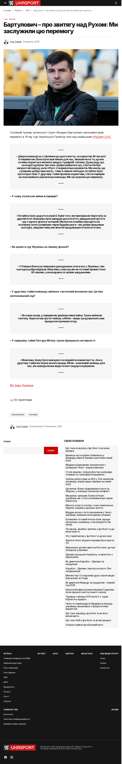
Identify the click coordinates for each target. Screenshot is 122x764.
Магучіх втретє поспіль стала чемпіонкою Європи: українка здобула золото (89, 506)
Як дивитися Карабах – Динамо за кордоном (85, 562)
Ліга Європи (9, 673)
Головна (7, 10)
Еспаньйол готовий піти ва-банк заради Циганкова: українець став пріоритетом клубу (88, 522)
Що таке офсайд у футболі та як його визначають (87, 614)
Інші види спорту (109, 653)
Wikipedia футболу (13, 663)
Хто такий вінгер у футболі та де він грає (89, 536)
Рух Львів (33, 415)
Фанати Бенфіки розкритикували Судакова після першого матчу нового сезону (90, 591)
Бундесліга (9, 687)
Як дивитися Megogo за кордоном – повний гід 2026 (90, 584)
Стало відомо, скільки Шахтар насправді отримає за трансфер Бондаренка (89, 473)
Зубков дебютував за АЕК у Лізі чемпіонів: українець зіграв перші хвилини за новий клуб (90, 482)
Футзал (41, 653)
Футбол (18, 10)
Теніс (102, 658)
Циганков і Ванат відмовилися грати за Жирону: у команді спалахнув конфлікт (88, 490)
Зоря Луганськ (18, 415)
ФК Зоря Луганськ (21, 385)
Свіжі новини (74, 440)
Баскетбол (87, 653)
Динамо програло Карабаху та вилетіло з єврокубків (89, 555)
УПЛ (27, 10)
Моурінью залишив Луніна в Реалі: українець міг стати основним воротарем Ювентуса (89, 498)
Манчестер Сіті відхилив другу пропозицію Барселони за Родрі (90, 576)
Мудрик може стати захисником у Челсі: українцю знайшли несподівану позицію (89, 513)
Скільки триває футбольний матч (84, 625)
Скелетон (105, 668)
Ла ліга (7, 692)
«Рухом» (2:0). (102, 136)
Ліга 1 (6, 696)
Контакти (8, 714)
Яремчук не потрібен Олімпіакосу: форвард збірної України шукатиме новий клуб (89, 458)
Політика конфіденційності (17, 719)
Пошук (50, 450)
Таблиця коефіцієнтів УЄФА (17, 658)
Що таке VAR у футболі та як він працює (88, 620)
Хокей (103, 663)
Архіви (114, 709)
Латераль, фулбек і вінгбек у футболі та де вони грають (90, 530)
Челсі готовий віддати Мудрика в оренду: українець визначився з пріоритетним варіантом (89, 606)
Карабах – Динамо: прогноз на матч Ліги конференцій (88, 569)
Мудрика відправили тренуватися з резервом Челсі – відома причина (86, 466)
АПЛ (6, 682)
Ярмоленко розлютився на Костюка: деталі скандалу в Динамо (90, 548)
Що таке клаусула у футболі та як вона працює (88, 449)
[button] (5, 3)
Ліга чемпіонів (11, 668)
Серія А (7, 701)
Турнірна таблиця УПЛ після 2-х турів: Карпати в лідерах (87, 598)
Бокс (55, 653)
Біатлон (70, 653)
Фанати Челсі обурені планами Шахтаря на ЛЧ (90, 541)
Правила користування (15, 724)
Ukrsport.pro (11, 709)
